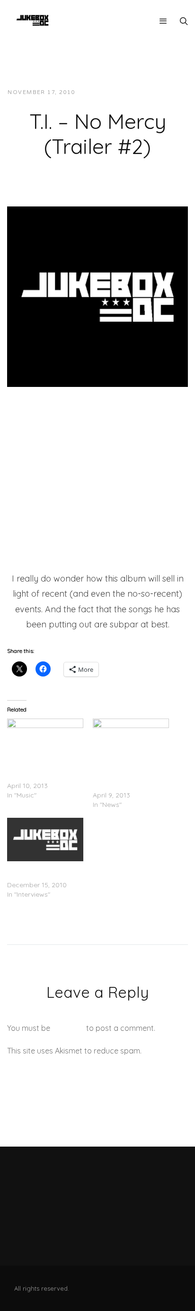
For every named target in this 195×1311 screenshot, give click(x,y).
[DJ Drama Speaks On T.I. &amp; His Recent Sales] (45, 839)
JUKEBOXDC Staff (114, 92)
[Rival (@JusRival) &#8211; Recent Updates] (45, 740)
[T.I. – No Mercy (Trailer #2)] (97, 295)
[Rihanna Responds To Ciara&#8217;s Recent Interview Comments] (131, 740)
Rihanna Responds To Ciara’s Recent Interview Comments (130, 776)
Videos (167, 92)
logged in (68, 1028)
